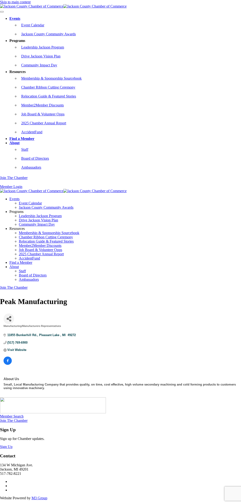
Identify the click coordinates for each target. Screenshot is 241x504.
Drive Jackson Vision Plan (40, 56)
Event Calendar (32, 25)
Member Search (12, 416)
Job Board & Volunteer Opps (42, 114)
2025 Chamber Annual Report (43, 123)
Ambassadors (31, 167)
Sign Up (6, 447)
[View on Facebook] (8, 364)
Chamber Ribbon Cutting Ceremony (48, 87)
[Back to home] (63, 6)
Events (14, 18)
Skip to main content (15, 2)
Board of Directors (35, 158)
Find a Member (21, 139)
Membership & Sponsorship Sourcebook (51, 78)
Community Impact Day (39, 65)
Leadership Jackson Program (42, 47)
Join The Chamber (14, 178)
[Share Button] (9, 318)
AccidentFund (31, 132)
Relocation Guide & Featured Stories (48, 96)
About (14, 143)
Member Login (11, 187)
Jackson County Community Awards (48, 34)
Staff (24, 149)
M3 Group (39, 498)
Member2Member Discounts (42, 105)
